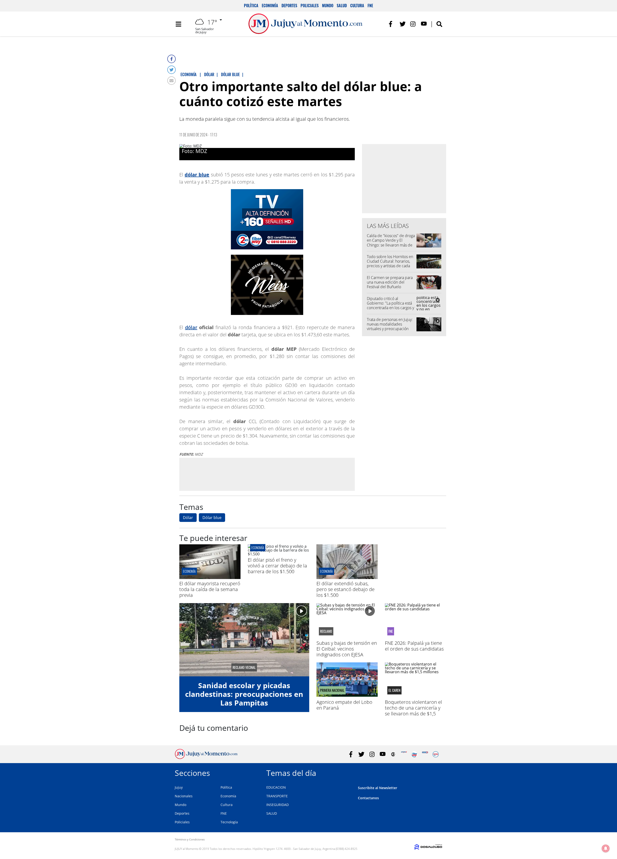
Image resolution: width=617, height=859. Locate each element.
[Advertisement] (267, 474)
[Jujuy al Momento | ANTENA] (404, 754)
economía (189, 571)
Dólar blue (211, 517)
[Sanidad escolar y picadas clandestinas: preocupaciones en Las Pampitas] (244, 639)
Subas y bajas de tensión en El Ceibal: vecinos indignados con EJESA (346, 649)
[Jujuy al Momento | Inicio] (437, 772)
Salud (342, 5)
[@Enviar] (171, 80)
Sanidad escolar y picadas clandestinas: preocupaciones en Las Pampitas (244, 694)
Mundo (327, 5)
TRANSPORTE (277, 796)
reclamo (326, 631)
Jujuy (179, 787)
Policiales (310, 5)
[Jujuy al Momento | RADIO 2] (425, 754)
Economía (270, 5)
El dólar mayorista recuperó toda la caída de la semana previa (209, 589)
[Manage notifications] (606, 848)
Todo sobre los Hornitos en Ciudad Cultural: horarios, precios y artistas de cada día (390, 263)
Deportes (289, 5)
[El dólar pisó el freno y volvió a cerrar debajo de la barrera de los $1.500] (278, 554)
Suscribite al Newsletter (377, 788)
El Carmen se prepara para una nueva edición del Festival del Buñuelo (390, 282)
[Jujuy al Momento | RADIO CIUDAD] (436, 754)
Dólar (188, 517)
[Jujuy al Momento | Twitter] (403, 24)
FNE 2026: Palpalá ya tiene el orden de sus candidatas (414, 646)
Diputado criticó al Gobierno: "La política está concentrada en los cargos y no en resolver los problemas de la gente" (390, 308)
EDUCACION (276, 787)
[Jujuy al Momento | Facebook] (392, 24)
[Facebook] (171, 59)
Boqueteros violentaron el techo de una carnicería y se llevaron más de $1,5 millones (413, 711)
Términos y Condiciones (190, 839)
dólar (191, 327)
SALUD (271, 813)
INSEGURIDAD (277, 804)
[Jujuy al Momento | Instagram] (413, 24)
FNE (370, 5)
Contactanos (368, 798)
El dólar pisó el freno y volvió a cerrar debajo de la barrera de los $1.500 (277, 566)
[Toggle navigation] (178, 24)
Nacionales (184, 796)
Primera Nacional (332, 690)
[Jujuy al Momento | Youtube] (424, 24)
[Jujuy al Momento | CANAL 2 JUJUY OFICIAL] (393, 754)
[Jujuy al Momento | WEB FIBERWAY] (414, 754)
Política (251, 5)
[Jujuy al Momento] (206, 757)
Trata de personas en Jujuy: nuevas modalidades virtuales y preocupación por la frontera (390, 326)
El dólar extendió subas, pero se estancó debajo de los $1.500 (345, 589)
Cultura (357, 5)
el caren (394, 690)
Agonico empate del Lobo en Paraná (344, 705)
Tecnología (229, 822)
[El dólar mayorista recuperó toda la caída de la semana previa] (210, 577)
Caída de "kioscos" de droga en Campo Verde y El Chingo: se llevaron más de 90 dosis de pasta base (391, 242)
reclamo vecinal (244, 667)
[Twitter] (171, 70)
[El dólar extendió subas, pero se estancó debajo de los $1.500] (347, 577)
